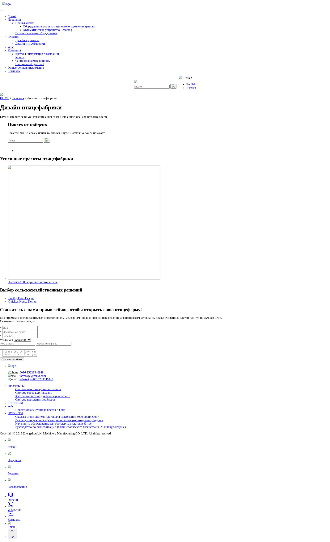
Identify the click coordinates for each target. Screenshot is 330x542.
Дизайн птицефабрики (30, 43)
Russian (191, 87)
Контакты (14, 71)
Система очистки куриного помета (38, 389)
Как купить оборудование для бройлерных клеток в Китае (53, 423)
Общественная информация (26, 67)
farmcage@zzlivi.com (32, 375)
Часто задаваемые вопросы (32, 60)
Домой (12, 16)
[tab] (1, 10)
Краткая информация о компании (37, 53)
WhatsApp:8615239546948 (36, 379)
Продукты (14, 19)
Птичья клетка (24, 23)
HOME (4, 98)
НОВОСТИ (15, 413)
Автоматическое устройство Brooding (47, 29)
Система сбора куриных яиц (33, 392)
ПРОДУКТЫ (16, 385)
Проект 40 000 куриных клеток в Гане (40, 409)
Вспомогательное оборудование (36, 33)
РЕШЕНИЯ (15, 403)
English (191, 84)
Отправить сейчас (12, 359)
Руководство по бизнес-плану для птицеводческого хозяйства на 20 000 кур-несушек (70, 427)
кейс (11, 47)
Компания (14, 50)
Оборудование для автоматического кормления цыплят (59, 26)
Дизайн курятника (27, 40)
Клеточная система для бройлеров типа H (42, 396)
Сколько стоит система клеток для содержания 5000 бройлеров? (57, 416)
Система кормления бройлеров (35, 399)
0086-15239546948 (32, 372)
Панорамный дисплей (29, 64)
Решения (13, 36)
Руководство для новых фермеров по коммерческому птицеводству (59, 420)
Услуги (19, 57)
